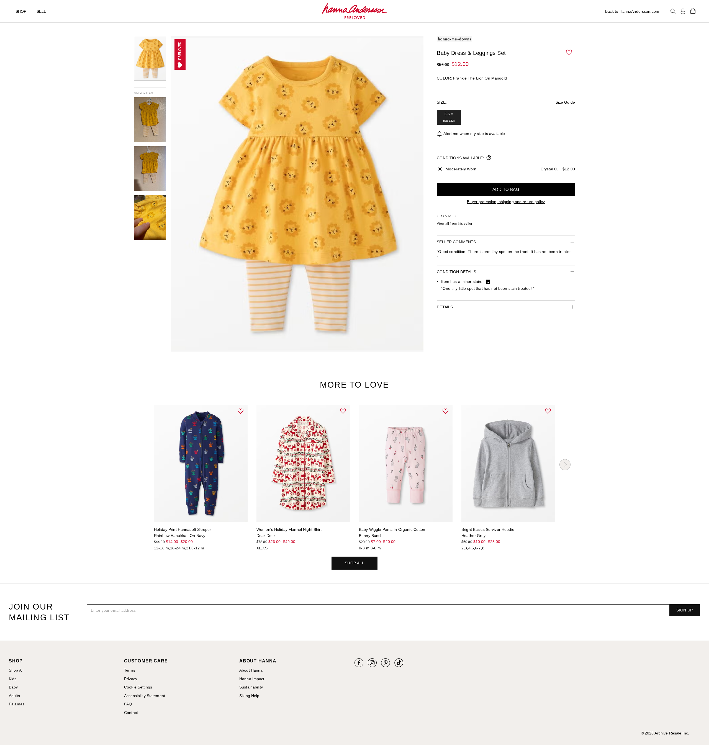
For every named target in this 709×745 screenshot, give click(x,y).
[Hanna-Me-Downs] (354, 11)
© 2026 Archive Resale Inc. (665, 733)
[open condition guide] (489, 158)
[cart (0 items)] (693, 10)
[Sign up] (683, 11)
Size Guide (565, 102)
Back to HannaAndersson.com (632, 11)
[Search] (673, 11)
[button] (569, 52)
